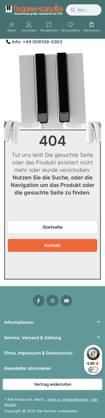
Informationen (18, 322)
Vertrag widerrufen (52, 384)
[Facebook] (39, 301)
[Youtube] (66, 301)
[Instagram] (52, 301)
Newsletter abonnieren (27, 368)
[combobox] (84, 10)
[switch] (93, 370)
